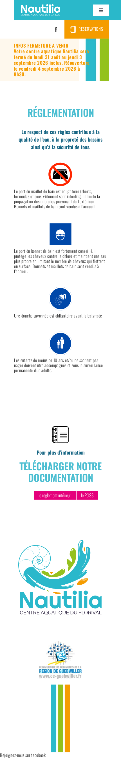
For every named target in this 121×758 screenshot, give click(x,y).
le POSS (87, 495)
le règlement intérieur (55, 495)
